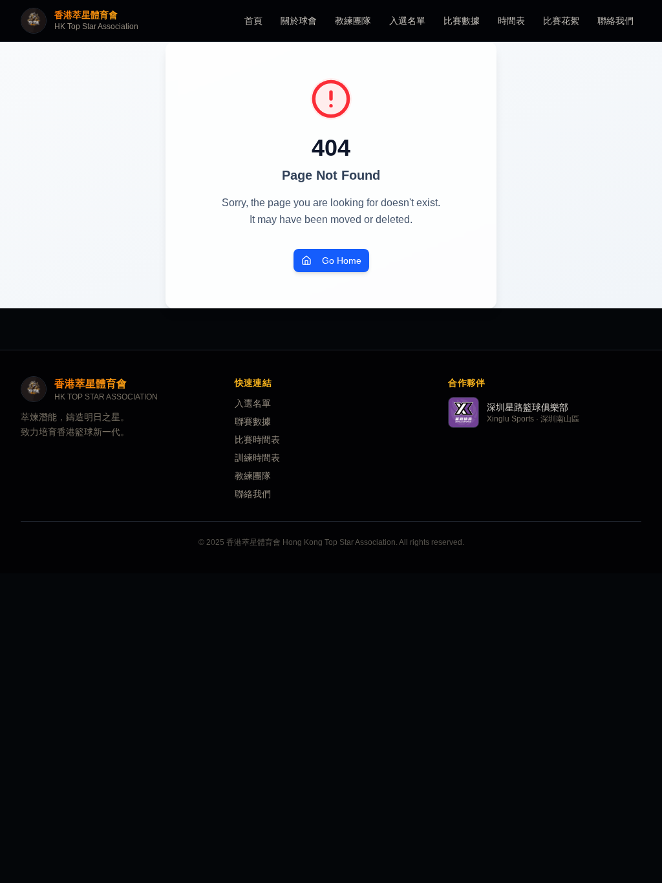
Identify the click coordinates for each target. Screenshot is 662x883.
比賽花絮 (561, 21)
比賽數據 (461, 21)
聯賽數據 (253, 421)
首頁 (253, 21)
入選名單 (407, 21)
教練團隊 (353, 21)
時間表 (511, 21)
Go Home (341, 260)
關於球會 (299, 21)
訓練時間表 (257, 457)
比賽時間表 (257, 439)
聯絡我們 (615, 21)
